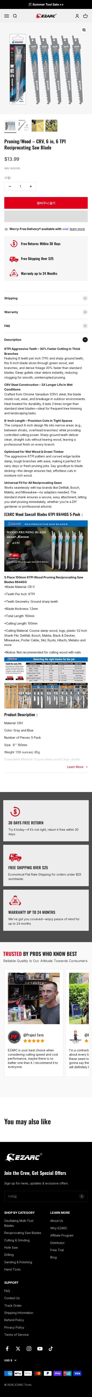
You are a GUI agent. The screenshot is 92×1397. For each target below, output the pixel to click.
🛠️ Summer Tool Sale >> (46, 4)
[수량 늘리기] (30, 186)
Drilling (9, 1254)
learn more (77, 229)
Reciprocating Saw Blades (22, 1233)
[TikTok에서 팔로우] (51, 1349)
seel (65, 229)
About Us (56, 1220)
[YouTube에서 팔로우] (40, 1349)
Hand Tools (12, 1269)
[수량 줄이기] (9, 186)
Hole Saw (11, 1247)
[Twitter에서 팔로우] (18, 1349)
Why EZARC (58, 1228)
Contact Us (12, 1298)
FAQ (7, 1291)
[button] (46, 216)
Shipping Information (18, 1313)
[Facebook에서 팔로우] (7, 1349)
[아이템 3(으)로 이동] (38, 126)
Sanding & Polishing (18, 1262)
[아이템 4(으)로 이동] (51, 126)
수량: (7, 177)
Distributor (57, 1243)
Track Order (13, 1305)
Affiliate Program (61, 1235)
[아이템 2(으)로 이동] (24, 126)
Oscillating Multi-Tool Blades (18, 1223)
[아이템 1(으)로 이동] (10, 126)
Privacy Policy (14, 1327)
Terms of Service (16, 1334)
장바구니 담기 (46, 203)
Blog (53, 1257)
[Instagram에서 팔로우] (29, 1349)
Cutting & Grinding (17, 1240)
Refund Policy (14, 1320)
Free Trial (57, 1250)
